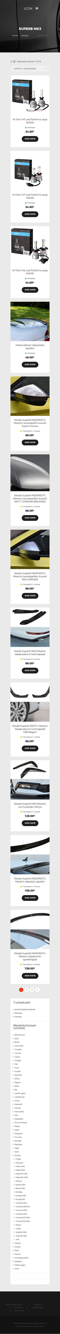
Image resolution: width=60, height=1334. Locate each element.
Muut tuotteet (20, 1122)
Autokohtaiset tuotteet (24, 1009)
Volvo (16, 1269)
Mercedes (19, 1111)
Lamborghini (20, 1093)
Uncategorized (21, 1258)
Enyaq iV (19, 1163)
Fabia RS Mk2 (22, 1177)
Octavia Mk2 (21, 1203)
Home (15, 35)
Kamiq (18, 1181)
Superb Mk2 (21, 1232)
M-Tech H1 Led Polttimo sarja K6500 (30, 121)
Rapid (18, 1225)
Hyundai (18, 1075)
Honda (17, 1071)
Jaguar (17, 1082)
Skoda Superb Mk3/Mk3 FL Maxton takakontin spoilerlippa (30, 956)
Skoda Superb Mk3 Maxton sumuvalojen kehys (30, 805)
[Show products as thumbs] (11, 61)
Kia (15, 1089)
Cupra (17, 1057)
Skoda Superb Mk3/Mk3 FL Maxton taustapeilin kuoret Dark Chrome (30, 423)
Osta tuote (30, 139)
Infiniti (17, 1079)
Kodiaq (19, 1192)
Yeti (17, 1239)
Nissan (17, 1126)
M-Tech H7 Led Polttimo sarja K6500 (30, 196)
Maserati (18, 1104)
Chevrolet (18, 1046)
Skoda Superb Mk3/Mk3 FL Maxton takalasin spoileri (30, 880)
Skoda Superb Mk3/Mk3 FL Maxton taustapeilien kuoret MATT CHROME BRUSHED (30, 498)
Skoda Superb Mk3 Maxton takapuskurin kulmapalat (30, 653)
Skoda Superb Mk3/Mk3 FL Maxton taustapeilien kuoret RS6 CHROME (30, 576)
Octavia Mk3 (21, 1210)
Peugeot (18, 1133)
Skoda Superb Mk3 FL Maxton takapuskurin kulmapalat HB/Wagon (30, 728)
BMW (16, 1042)
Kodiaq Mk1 (21, 1195)
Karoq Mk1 (20, 1188)
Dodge (17, 1060)
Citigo (18, 1159)
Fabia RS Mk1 (21, 1174)
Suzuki (17, 1247)
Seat (16, 1152)
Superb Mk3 (21, 1236)
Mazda (17, 1108)
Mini (16, 1115)
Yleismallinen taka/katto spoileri (30, 347)
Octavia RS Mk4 (23, 1221)
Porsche (18, 1137)
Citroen (17, 1053)
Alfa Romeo (19, 1035)
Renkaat (18, 1013)
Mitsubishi (18, 1119)
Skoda (17, 1155)
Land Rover (19, 1097)
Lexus (17, 1100)
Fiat (16, 1064)
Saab (16, 1148)
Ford (16, 1068)
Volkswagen (19, 1265)
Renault (17, 1141)
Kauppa (24, 35)
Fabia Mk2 (20, 1166)
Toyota (17, 1254)
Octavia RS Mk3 (23, 1217)
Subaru (17, 1243)
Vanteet (18, 1017)
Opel (16, 1130)
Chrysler (18, 1049)
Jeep (16, 1086)
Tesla (16, 1250)
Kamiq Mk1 (20, 1184)
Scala (18, 1228)
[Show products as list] (14, 61)
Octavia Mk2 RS (23, 1206)
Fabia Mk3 (20, 1170)
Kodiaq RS (20, 1199)
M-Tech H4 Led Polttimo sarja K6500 (30, 272)
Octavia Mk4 (21, 1214)
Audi (16, 1038)
